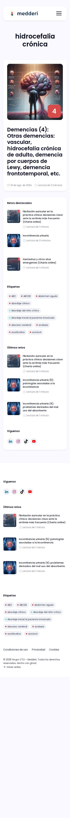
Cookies (54, 649)
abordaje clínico (20, 303)
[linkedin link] (10, 441)
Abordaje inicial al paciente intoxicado (33, 317)
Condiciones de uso (15, 649)
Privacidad (38, 649)
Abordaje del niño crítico (25, 310)
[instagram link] (18, 441)
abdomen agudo (47, 296)
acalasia (43, 325)
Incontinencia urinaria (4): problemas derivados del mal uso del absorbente (40, 407)
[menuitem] (15, 650)
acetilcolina (18, 332)
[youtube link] (34, 441)
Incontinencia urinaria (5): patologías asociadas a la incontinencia (39, 383)
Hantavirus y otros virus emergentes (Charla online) (39, 261)
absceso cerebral (21, 325)
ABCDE (27, 296)
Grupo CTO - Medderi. (24, 659)
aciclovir (37, 332)
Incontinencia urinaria (36, 235)
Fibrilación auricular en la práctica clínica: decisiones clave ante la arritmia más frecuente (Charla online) (43, 216)
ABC (13, 296)
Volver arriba (14, 667)
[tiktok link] (26, 441)
